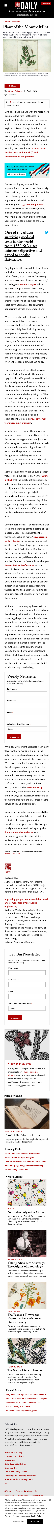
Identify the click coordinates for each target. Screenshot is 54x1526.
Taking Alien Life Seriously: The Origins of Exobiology (26, 1265)
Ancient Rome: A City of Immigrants (20, 1157)
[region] (27, 1511)
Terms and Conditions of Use (26, 1491)
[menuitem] (46, 3)
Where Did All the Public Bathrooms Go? (22, 1153)
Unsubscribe (11, 1467)
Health (11, 1208)
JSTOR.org (8, 1491)
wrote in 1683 (34, 787)
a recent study (26, 284)
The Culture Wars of (25, 1161)
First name (12, 689)
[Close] (50, 1500)
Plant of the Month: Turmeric (24, 1135)
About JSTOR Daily (13, 1452)
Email (10, 712)
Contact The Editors (14, 1456)
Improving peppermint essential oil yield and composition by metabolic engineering (26, 902)
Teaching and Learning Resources (20, 1475)
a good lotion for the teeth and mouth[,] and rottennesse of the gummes (25, 152)
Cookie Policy (23, 1495)
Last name (12, 701)
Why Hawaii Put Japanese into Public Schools (26, 1394)
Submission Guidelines (15, 1464)
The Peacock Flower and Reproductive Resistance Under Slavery (24, 1319)
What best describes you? (19, 724)
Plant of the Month (11, 21)
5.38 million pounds (32, 204)
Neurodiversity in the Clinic (16, 1169)
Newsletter (46, 4)
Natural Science (15, 1259)
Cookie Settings (37, 1495)
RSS (6, 1483)
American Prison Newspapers (19, 1479)
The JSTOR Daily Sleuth (16, 1471)
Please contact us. (12, 853)
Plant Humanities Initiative (19, 832)
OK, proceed (35, 1521)
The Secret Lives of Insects (25, 1371)
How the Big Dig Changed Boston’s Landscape (24, 1165)
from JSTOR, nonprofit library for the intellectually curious (27, 13)
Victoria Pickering (15, 91)
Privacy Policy (10, 1495)
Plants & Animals (15, 1311)
